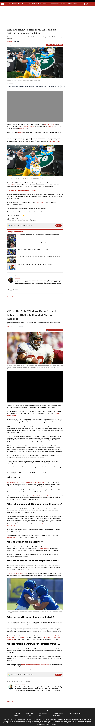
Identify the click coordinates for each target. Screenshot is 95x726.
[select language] (87, 4)
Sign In (92, 4)
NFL (9, 4)
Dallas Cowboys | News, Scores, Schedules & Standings (21, 86)
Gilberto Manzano (11, 327)
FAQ (40, 715)
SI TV (75, 4)
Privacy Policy (17, 713)
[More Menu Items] (78, 4)
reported (20, 132)
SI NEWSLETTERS (16, 1)
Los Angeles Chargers (54, 86)
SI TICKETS (24, 1)
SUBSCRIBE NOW (45, 1)
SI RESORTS (31, 1)
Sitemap (16, 715)
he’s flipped (51, 126)
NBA (19, 4)
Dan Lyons (9, 41)
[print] (16, 290)
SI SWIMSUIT (8, 1)
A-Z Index (28, 715)
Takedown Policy (43, 713)
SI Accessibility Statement (75, 713)
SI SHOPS (37, 1)
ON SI (2, 1)
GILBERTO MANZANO (20, 685)
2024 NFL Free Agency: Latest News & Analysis (22, 190)
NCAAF (28, 4)
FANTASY (39, 4)
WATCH (70, 4)
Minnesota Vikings (49, 124)
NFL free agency (40, 202)
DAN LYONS (17, 278)
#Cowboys (10, 208)
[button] (46, 4)
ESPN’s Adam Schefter (54, 141)
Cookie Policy (29, 713)
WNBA (33, 4)
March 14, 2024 (32, 221)
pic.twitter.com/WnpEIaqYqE (30, 219)
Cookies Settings (57, 715)
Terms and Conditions (58, 713)
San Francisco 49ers (41, 86)
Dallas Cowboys (23, 128)
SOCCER (14, 4)
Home (8, 297)
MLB (23, 4)
